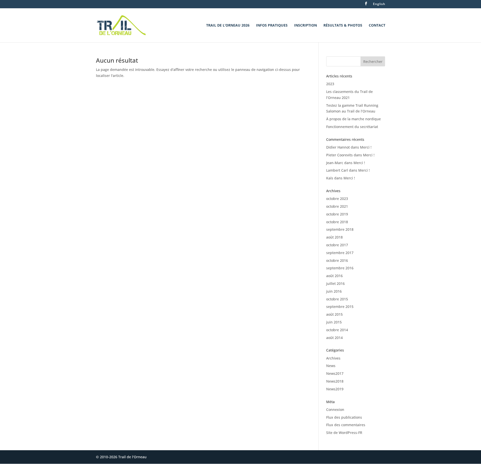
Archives (333, 358)
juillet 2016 (335, 283)
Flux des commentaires (345, 424)
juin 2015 (334, 322)
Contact (377, 26)
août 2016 (334, 275)
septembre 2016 (339, 268)
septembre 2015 (339, 306)
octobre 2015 (337, 299)
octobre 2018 (337, 221)
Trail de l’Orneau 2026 (228, 26)
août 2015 (334, 314)
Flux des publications (344, 417)
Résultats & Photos (342, 26)
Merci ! (366, 147)
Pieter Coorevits (339, 155)
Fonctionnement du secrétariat (352, 126)
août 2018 (334, 237)
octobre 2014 (337, 329)
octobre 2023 (337, 198)
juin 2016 (334, 291)
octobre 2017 (337, 245)
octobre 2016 (337, 260)
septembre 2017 (339, 252)
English (379, 4)
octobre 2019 (337, 214)
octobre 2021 (337, 206)
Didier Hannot (338, 147)
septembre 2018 (339, 229)
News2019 (334, 389)
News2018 (334, 381)
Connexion (335, 409)
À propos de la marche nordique (353, 119)
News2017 (334, 373)
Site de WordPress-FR (344, 432)
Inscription (305, 26)
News (330, 365)
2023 (330, 83)
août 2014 (334, 337)
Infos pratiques (272, 26)
